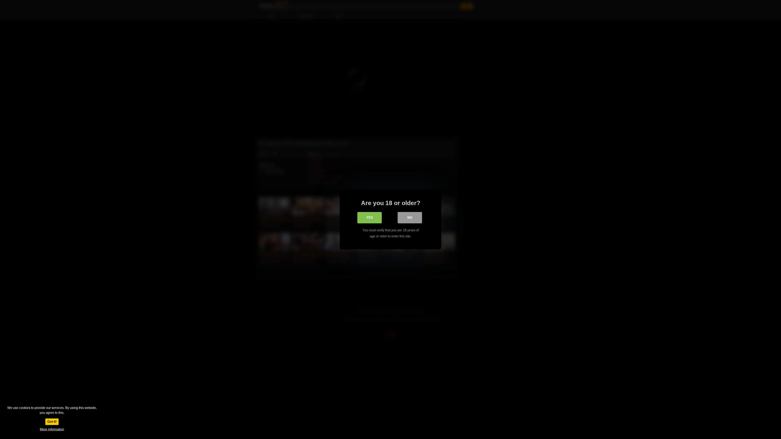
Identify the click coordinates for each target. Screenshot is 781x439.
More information (52, 429)
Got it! (52, 421)
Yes (369, 217)
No (409, 217)
